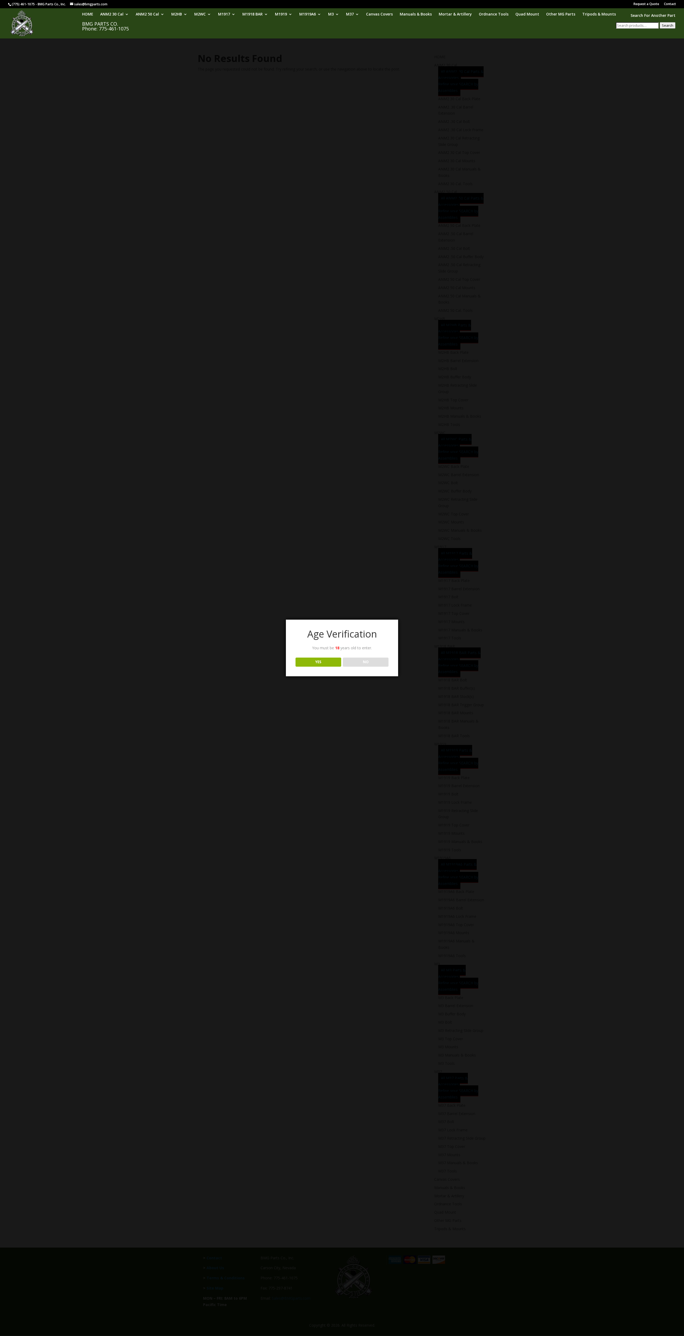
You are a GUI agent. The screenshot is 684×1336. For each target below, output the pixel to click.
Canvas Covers (379, 14)
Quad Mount (527, 14)
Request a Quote (646, 4)
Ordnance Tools (493, 14)
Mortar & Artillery (455, 14)
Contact (670, 4)
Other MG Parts (560, 14)
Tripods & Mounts (599, 14)
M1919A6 (307, 14)
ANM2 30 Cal (111, 14)
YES (318, 661)
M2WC (200, 14)
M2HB (176, 14)
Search (667, 25)
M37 (350, 14)
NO (366, 661)
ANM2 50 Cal (147, 14)
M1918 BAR (252, 14)
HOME (87, 14)
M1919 (281, 14)
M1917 (224, 14)
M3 (331, 14)
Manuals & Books (416, 14)
